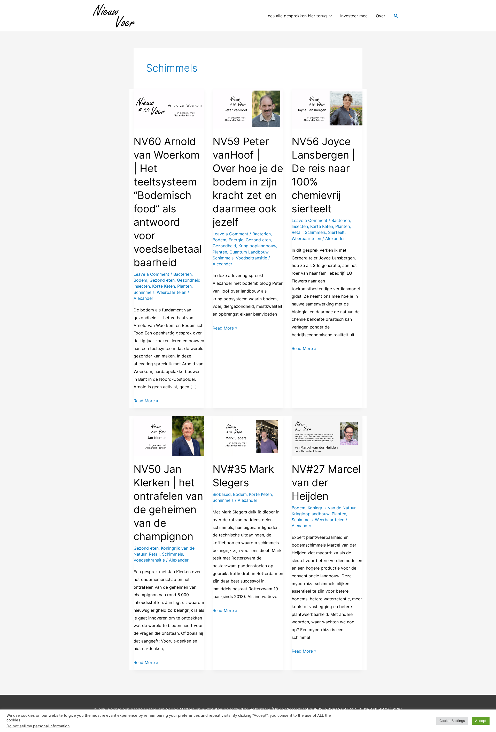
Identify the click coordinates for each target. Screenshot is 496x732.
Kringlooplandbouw (257, 245)
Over (380, 15)
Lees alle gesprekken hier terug (296, 15)
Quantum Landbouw (248, 252)
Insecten (142, 286)
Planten (184, 286)
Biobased (222, 494)
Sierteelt (336, 232)
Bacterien (182, 274)
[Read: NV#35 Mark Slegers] (248, 435)
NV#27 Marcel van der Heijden (326, 482)
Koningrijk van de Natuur (331, 507)
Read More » (146, 400)
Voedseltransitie (251, 257)
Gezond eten (162, 280)
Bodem (140, 280)
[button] (396, 16)
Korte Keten (163, 286)
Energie (236, 239)
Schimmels (144, 292)
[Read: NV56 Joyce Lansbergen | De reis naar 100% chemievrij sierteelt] (327, 108)
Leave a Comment (151, 274)
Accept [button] (480, 721)
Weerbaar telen (171, 292)
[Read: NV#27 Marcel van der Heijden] (327, 435)
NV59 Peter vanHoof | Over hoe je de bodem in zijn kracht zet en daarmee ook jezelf (248, 181)
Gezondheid (188, 280)
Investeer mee (354, 15)
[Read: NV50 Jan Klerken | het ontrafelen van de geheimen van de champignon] (169, 435)
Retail (297, 232)
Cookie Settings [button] (452, 721)
